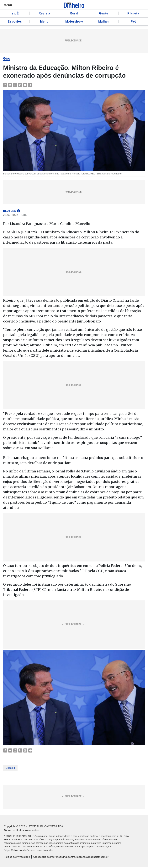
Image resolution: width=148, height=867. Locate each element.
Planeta (133, 13)
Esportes (15, 21)
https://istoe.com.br (16, 850)
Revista (44, 13)
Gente (103, 13)
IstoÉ (15, 13)
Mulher (103, 21)
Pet (133, 21)
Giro (6, 58)
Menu (44, 21)
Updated (10, 768)
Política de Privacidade (17, 856)
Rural (74, 13)
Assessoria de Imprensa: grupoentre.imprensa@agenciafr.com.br (70, 856)
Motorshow (74, 21)
